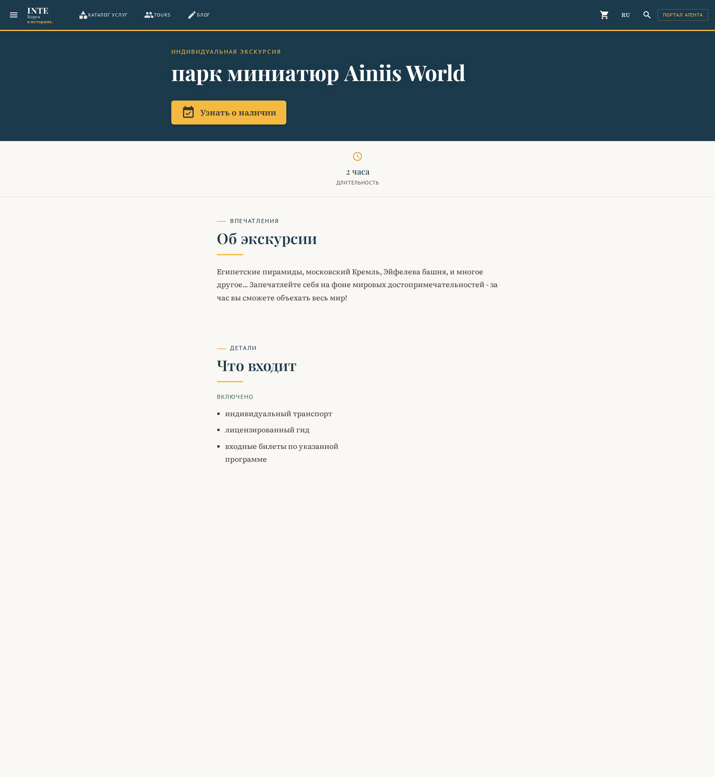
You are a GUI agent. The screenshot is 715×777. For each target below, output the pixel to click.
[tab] (103, 15)
